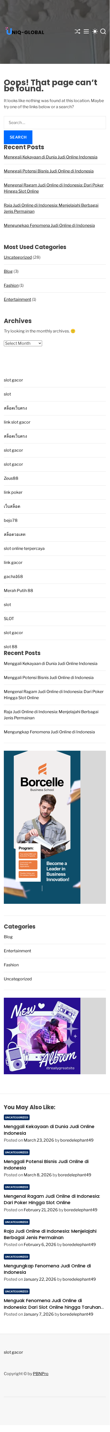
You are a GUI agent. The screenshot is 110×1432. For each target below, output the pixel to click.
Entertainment (17, 299)
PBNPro (40, 1373)
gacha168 (13, 576)
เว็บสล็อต (12, 506)
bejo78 (11, 520)
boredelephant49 (77, 1140)
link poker (13, 492)
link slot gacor (17, 422)
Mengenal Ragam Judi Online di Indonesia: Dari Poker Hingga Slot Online (52, 1199)
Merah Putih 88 (18, 590)
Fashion (11, 285)
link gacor (13, 562)
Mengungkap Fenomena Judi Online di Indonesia (49, 225)
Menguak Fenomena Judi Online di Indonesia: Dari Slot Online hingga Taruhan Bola (52, 1306)
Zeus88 (11, 478)
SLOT (9, 618)
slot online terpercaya (24, 548)
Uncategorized (18, 257)
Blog (8, 271)
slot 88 (10, 646)
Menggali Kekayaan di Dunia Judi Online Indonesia (50, 157)
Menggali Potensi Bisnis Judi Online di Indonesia (49, 171)
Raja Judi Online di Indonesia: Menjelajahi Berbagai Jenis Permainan (50, 1234)
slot (7, 394)
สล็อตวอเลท (15, 534)
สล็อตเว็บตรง (15, 408)
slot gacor (13, 380)
